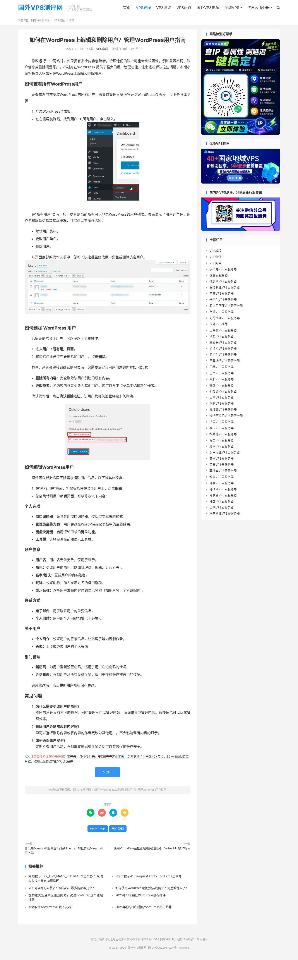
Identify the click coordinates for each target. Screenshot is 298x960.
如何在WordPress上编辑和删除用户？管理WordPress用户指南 (107, 40)
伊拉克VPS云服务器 (223, 269)
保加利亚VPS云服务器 (224, 287)
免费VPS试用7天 (186, 939)
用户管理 (118, 829)
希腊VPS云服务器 (221, 379)
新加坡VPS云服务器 (223, 391)
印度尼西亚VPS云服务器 (226, 305)
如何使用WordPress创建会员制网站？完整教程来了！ (152, 888)
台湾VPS (143, 939)
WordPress (97, 829)
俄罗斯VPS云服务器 (223, 281)
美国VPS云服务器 (221, 458)
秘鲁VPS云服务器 (221, 440)
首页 (126, 7)
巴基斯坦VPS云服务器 (224, 360)
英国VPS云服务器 (221, 464)
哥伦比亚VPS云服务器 (224, 318)
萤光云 (95, 939)
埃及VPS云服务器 (221, 336)
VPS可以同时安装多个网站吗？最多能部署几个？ (61, 888)
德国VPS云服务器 (221, 385)
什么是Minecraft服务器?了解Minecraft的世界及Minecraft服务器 (64, 850)
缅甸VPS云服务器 (221, 446)
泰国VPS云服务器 (221, 428)
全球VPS (231, 7)
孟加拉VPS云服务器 (223, 348)
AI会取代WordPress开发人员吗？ (51, 907)
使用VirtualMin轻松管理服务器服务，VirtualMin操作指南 (152, 848)
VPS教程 (143, 7)
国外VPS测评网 (40, 7)
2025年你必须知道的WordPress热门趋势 (143, 907)
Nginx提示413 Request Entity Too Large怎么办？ (150, 876)
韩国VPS (154, 939)
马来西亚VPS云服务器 (224, 513)
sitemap (184, 947)
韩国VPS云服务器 (221, 501)
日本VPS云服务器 (221, 397)
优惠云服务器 (258, 7)
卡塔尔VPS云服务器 (223, 299)
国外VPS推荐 (208, 7)
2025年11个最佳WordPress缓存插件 (140, 895)
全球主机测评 (118, 939)
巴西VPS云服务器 (221, 373)
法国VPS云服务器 (221, 422)
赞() (137, 49)
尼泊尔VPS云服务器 (223, 354)
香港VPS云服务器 (221, 507)
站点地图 (202, 939)
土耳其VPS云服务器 (223, 330)
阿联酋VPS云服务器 (223, 495)
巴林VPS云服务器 (221, 367)
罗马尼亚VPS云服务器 (224, 452)
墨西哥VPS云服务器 (223, 342)
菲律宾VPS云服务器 (223, 470)
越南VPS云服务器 (221, 477)
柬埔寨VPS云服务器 (223, 409)
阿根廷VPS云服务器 (223, 489)
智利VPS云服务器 (221, 403)
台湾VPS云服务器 (221, 312)
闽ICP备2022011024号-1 (163, 947)
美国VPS (132, 939)
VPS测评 (163, 7)
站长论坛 (104, 939)
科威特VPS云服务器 (223, 434)
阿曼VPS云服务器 (221, 483)
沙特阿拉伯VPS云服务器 (226, 415)
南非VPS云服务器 (221, 293)
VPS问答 (183, 7)
